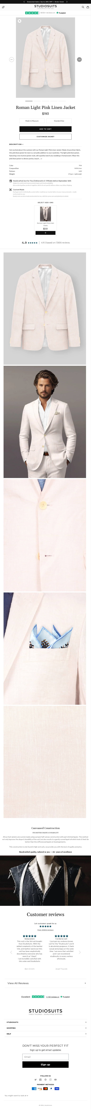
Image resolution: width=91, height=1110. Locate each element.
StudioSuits (48, 1105)
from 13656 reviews (46, 930)
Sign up (45, 1064)
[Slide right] (79, 59)
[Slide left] (11, 59)
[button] (3, 7)
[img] (45, 926)
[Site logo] (45, 1012)
